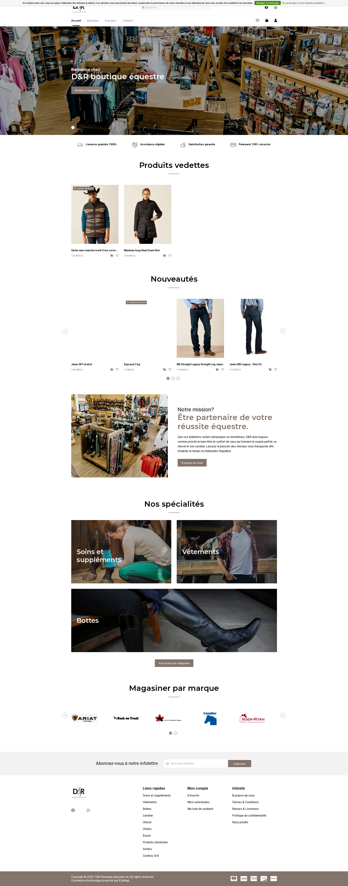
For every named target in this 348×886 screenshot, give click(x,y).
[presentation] (65, 331)
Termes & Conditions (245, 802)
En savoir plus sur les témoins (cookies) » (303, 3)
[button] (72, 127)
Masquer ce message (267, 3)
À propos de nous (192, 463)
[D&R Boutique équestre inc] (79, 12)
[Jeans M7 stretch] (95, 328)
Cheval (147, 822)
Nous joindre (240, 822)
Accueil (76, 20)
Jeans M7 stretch (81, 364)
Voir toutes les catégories (174, 663)
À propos (111, 20)
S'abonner (240, 764)
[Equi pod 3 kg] (147, 328)
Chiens (147, 829)
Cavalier (148, 815)
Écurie (147, 835)
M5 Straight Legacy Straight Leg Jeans (200, 364)
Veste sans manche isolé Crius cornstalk (95, 250)
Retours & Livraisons (245, 809)
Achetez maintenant (87, 90)
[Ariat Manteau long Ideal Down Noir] (147, 214)
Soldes (147, 849)
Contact (128, 20)
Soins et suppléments (157, 795)
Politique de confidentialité (249, 815)
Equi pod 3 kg (132, 364)
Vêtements (150, 802)
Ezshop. (124, 880)
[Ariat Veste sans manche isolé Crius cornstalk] (95, 214)
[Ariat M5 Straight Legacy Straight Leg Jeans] (200, 328)
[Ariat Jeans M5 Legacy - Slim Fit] (253, 328)
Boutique (93, 20)
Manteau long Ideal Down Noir (142, 250)
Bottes (147, 809)
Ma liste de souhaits (200, 809)
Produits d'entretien (155, 842)
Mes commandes (198, 802)
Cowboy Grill (151, 855)
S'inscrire (193, 795)
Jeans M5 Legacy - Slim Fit (245, 364)
